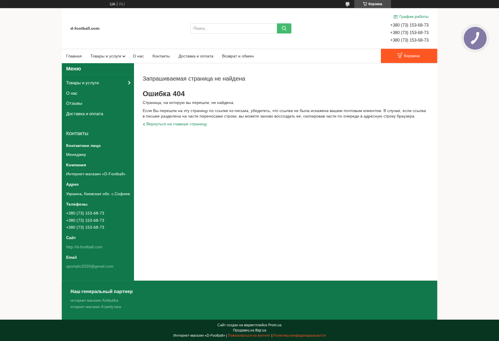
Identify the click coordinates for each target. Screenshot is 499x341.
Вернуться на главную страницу (176, 124)
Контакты (161, 56)
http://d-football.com (84, 247)
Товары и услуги (105, 56)
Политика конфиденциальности (299, 335)
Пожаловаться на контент (249, 335)
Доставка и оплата (195, 56)
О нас (138, 56)
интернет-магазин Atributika (94, 300)
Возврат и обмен (238, 56)
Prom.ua (275, 325)
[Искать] (284, 28)
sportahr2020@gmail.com (89, 266)
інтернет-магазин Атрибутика (95, 307)
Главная (74, 56)
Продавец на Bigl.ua (249, 330)
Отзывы (74, 103)
